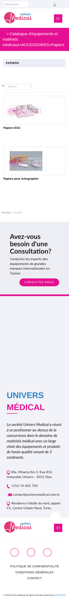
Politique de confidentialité (34, 566)
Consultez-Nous (39, 282)
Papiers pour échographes (20, 178)
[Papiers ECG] (34, 110)
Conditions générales (34, 572)
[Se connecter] (54, 4)
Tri (3, 85)
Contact (34, 578)
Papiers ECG (11, 127)
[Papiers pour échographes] (34, 160)
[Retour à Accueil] (4, 34)
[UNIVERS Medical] (18, 18)
